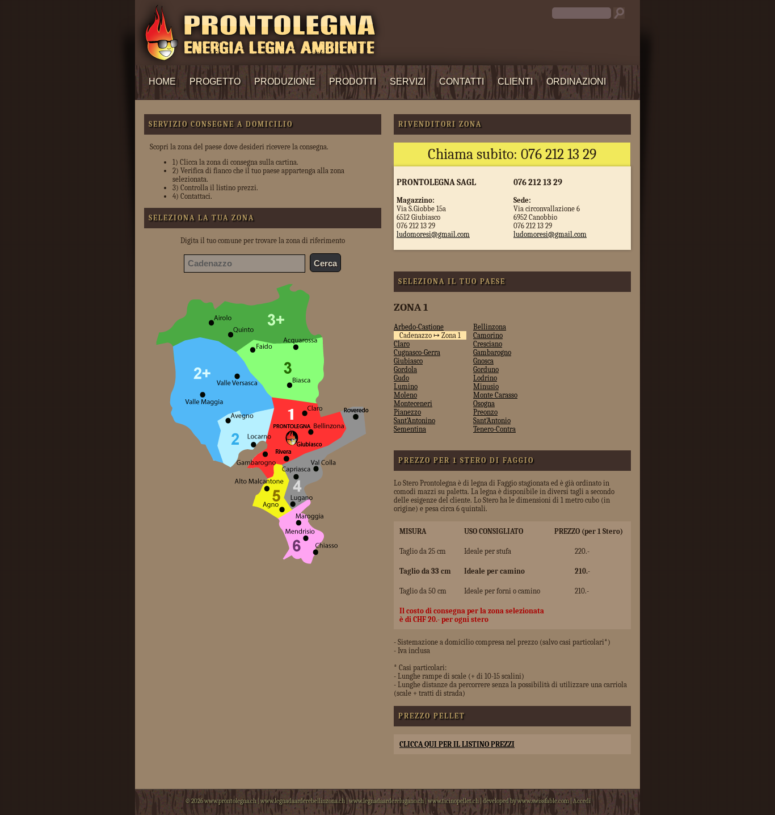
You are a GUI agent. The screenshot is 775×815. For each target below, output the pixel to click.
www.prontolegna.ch (230, 801)
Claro (402, 344)
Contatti (461, 81)
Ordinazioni (576, 81)
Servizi (408, 81)
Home (162, 81)
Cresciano (487, 344)
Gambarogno (492, 352)
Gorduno (486, 369)
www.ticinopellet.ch (453, 801)
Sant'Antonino (414, 420)
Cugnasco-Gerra (417, 352)
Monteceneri (413, 403)
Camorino (488, 335)
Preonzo (485, 412)
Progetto (215, 81)
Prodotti (352, 81)
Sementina (410, 429)
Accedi (582, 801)
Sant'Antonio (492, 420)
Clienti (515, 81)
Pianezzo (407, 412)
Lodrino (485, 378)
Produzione (284, 81)
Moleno (405, 395)
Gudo (401, 378)
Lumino (406, 386)
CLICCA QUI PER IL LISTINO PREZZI (457, 744)
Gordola (405, 369)
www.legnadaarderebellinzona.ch (302, 801)
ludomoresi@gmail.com (433, 234)
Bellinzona (489, 327)
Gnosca (483, 361)
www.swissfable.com (543, 801)
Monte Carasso (495, 395)
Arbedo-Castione (419, 327)
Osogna (484, 403)
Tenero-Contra (494, 429)
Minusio (486, 386)
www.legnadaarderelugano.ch (386, 801)
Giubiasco (408, 361)
